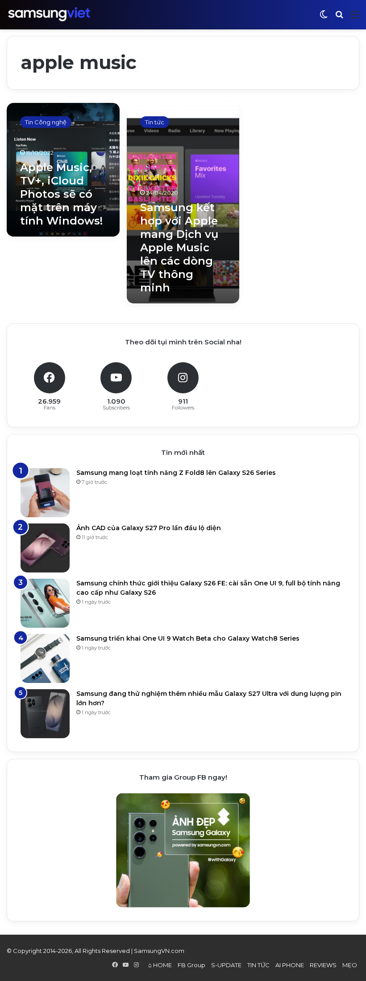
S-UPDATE (226, 965)
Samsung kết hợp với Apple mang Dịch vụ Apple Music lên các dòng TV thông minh (179, 247)
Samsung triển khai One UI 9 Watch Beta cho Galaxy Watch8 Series (187, 638)
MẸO (349, 965)
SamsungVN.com (159, 950)
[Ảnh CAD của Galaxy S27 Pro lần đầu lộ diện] (45, 547)
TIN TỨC (258, 965)
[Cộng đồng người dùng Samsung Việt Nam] (49, 14)
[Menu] (354, 18)
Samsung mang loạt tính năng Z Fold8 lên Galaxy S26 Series (176, 473)
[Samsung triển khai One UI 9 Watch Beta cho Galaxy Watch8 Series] (45, 658)
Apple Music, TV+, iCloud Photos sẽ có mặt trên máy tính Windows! (61, 194)
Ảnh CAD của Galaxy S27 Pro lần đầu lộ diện (148, 528)
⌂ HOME (160, 965)
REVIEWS (323, 965)
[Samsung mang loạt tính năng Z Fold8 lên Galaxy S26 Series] (45, 492)
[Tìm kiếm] (339, 18)
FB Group (191, 965)
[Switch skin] (323, 18)
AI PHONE (289, 965)
